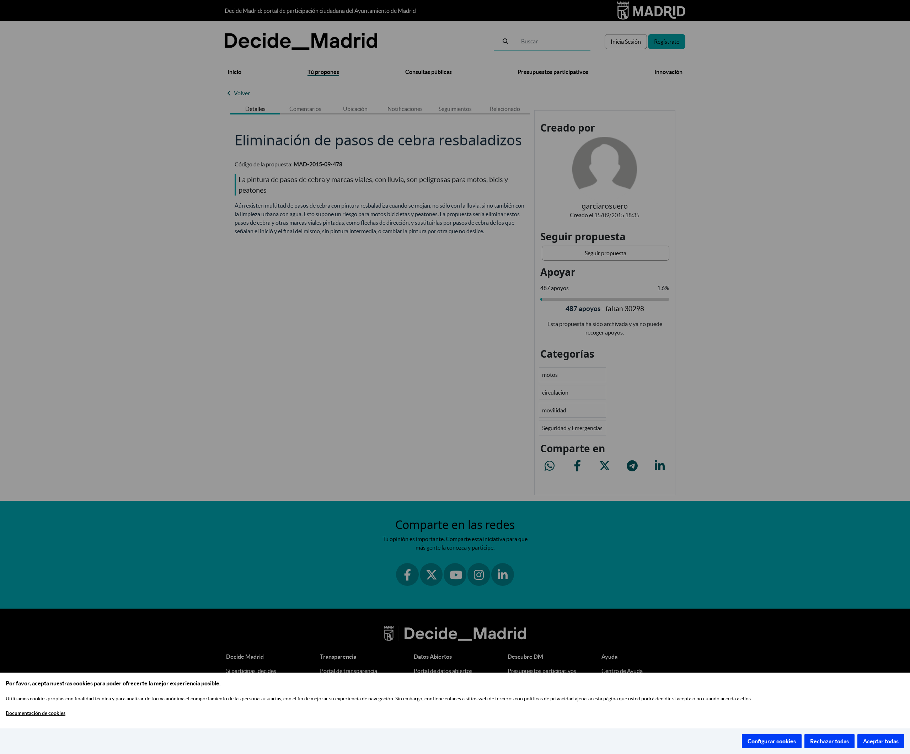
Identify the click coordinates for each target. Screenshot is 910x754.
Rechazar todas (829, 741)
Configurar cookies (772, 741)
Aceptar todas (881, 741)
